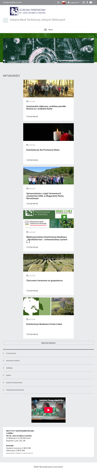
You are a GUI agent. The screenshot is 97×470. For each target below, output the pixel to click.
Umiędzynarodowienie (15, 390)
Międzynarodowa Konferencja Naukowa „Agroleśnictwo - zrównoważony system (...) (46, 239)
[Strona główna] (63, 2)
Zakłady (9, 368)
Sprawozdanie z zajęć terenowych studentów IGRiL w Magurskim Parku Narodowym (45, 196)
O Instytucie (11, 353)
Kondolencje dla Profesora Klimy (42, 149)
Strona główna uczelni (12, 2)
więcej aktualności (48, 343)
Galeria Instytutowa (14, 383)
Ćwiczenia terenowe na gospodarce (44, 280)
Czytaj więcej (32, 116)
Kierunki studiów (13, 361)
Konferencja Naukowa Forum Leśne (44, 324)
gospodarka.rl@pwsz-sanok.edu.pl (19, 453)
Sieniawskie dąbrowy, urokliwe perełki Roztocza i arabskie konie (46, 107)
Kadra (8, 375)
